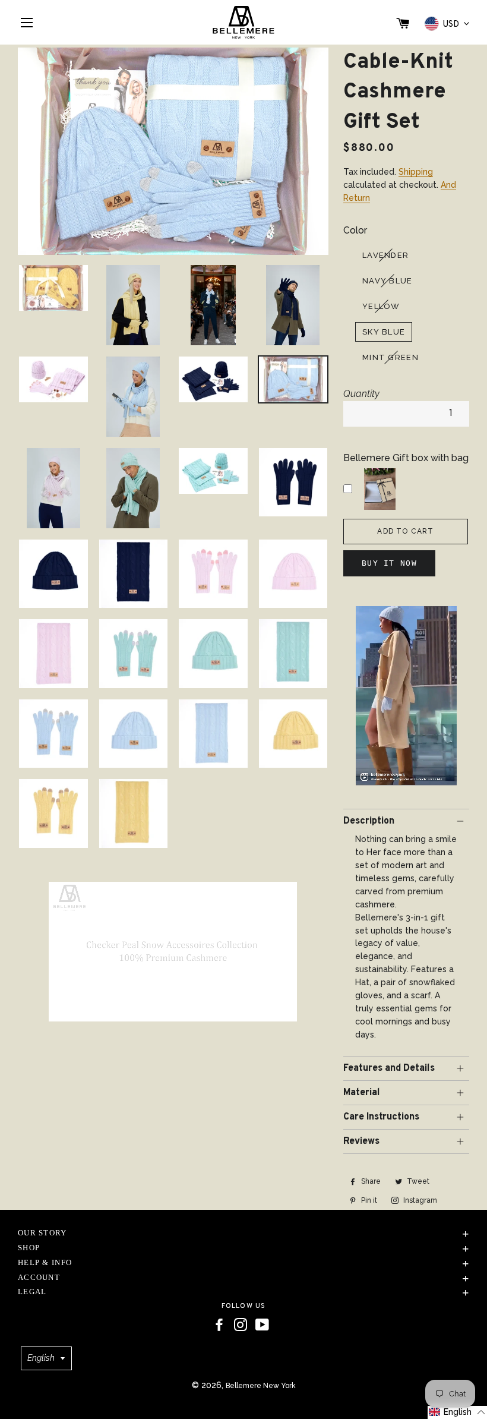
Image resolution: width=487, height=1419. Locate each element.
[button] (457, 1412)
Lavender (385, 255)
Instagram (419, 1200)
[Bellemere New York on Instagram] (240, 1325)
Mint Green (390, 357)
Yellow (381, 306)
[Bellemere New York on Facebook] (219, 1325)
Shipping (416, 171)
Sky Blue (383, 331)
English (41, 1358)
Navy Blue (387, 280)
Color (355, 230)
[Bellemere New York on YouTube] (262, 1325)
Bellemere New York (261, 1386)
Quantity (361, 393)
